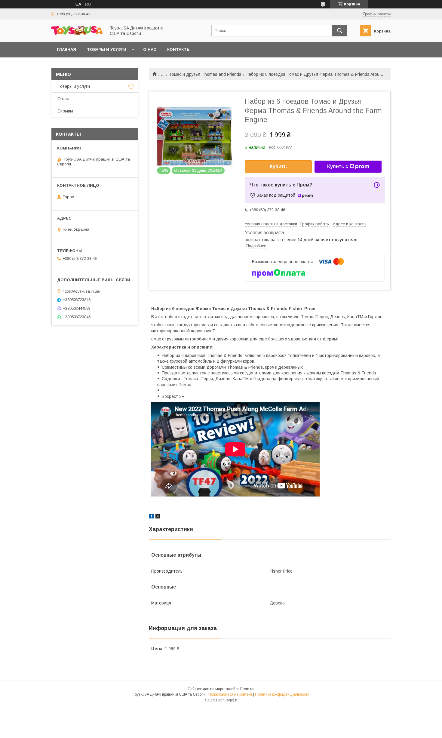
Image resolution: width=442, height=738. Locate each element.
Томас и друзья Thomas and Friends (205, 74)
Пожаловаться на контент (230, 694)
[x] (157, 517)
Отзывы (65, 111)
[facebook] (151, 517)
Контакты (179, 49)
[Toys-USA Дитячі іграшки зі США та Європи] (77, 33)
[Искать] (339, 30)
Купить (278, 166)
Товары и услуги (106, 49)
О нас (149, 49)
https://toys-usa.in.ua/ (81, 291)
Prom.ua (247, 689)
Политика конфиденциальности (282, 694)
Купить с (337, 166)
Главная (66, 49)
